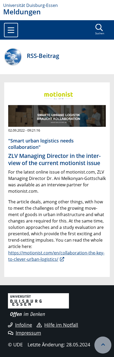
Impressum (28, 333)
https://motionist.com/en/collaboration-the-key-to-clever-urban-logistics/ (56, 256)
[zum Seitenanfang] (102, 345)
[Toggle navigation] (11, 30)
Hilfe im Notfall (61, 325)
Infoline (23, 325)
